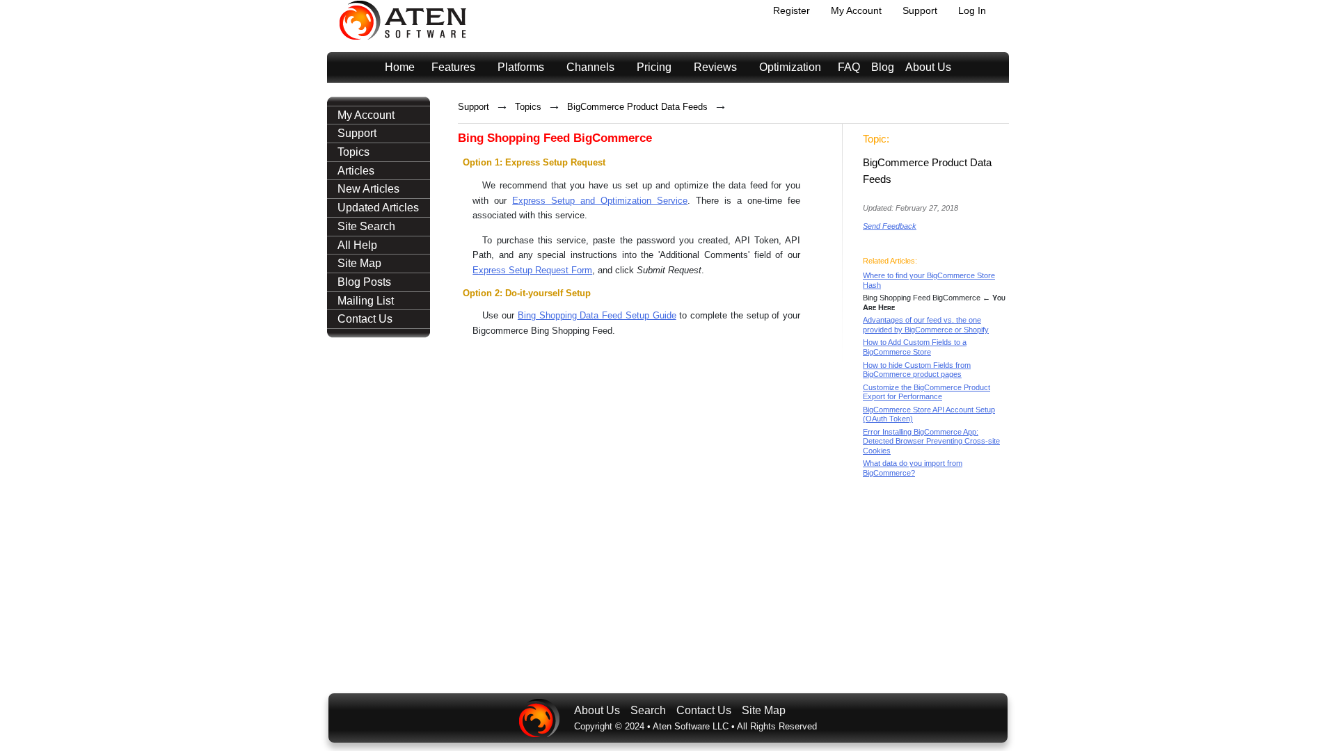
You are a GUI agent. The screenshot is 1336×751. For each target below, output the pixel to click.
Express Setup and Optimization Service (599, 200)
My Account (856, 10)
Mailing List (365, 301)
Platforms (521, 67)
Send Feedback (889, 226)
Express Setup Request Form (532, 270)
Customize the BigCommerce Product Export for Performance (926, 392)
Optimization (790, 67)
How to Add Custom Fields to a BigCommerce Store (915, 347)
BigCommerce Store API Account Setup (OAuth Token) (929, 414)
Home (400, 67)
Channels (590, 67)
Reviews (715, 67)
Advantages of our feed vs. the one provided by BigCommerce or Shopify (926, 325)
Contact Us (364, 319)
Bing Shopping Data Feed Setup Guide (597, 315)
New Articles (368, 189)
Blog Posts (364, 282)
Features (453, 67)
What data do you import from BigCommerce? (912, 468)
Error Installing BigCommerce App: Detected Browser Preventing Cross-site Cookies (931, 441)
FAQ (849, 67)
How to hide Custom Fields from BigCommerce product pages (917, 370)
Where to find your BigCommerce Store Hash (929, 280)
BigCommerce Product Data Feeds (637, 107)
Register (791, 10)
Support (919, 10)
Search (648, 710)
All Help (357, 245)
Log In (972, 10)
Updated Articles (378, 207)
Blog (882, 67)
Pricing (654, 67)
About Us (928, 67)
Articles (355, 171)
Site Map (359, 263)
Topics (353, 152)
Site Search (366, 226)
